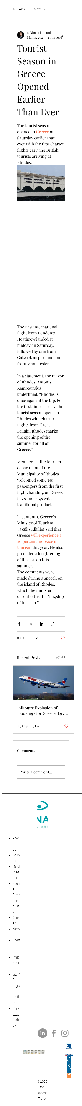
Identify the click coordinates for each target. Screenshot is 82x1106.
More (37, 9)
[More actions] (62, 35)
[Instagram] (65, 1033)
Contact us (16, 946)
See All (60, 657)
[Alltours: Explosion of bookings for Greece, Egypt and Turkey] (43, 683)
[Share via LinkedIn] (41, 624)
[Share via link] (53, 624)
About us (16, 844)
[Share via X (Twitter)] (30, 624)
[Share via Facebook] (19, 624)
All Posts (19, 9)
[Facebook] (54, 1033)
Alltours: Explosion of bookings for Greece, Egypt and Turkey (43, 710)
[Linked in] (42, 1033)
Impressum (17, 963)
